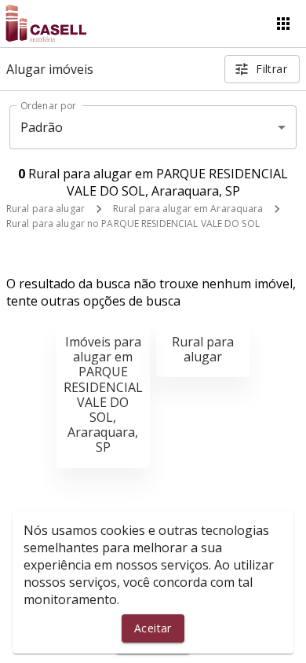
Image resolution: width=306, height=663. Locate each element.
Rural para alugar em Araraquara (188, 208)
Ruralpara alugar (203, 349)
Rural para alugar (45, 208)
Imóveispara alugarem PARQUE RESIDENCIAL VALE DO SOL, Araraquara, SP (103, 394)
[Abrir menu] (283, 23)
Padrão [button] (42, 127)
